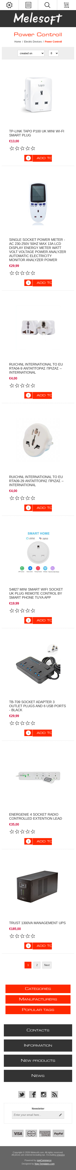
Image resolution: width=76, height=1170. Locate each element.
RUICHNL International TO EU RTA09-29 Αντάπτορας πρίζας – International (36, 481)
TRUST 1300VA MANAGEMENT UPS (37, 923)
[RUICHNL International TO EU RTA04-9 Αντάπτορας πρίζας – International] (38, 327)
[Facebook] (32, 1094)
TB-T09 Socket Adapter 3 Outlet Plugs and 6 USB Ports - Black (37, 706)
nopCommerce (44, 1160)
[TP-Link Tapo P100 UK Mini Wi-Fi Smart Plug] (38, 94)
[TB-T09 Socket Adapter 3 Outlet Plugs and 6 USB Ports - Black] (38, 665)
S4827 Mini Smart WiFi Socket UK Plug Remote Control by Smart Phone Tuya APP (36, 593)
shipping (61, 1155)
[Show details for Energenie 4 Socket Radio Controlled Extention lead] (38, 778)
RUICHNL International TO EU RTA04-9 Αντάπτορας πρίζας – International (36, 368)
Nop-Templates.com (45, 1164)
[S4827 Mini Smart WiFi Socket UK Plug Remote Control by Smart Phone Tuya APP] (38, 552)
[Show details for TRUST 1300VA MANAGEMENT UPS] (38, 886)
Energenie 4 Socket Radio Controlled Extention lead (35, 816)
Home (17, 41)
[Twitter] (21, 1094)
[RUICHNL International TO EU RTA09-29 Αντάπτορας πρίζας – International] (38, 440)
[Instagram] (43, 1094)
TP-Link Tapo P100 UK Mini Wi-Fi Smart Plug (36, 133)
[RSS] (54, 1094)
